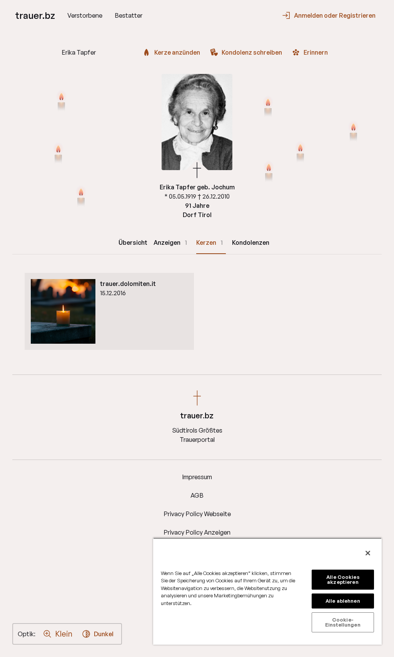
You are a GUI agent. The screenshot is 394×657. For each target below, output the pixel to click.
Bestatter (128, 15)
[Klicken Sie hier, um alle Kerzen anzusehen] (81, 197)
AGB (197, 495)
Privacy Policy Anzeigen (197, 532)
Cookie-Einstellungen (343, 622)
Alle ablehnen (343, 601)
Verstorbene (84, 15)
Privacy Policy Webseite (197, 514)
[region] (267, 591)
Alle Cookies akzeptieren (342, 579)
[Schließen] (367, 553)
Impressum (197, 477)
